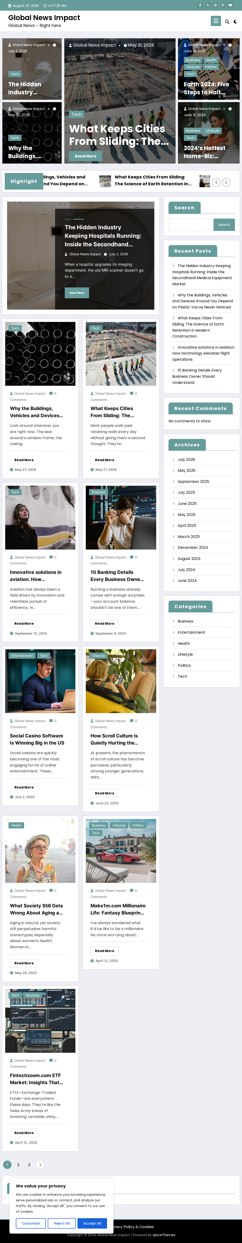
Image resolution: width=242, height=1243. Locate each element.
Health (211, 60)
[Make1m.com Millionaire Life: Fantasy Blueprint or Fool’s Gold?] (121, 850)
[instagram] (223, 5)
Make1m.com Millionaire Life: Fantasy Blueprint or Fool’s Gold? (118, 909)
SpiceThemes (164, 1235)
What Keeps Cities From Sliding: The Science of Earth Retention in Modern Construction (116, 180)
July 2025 (186, 492)
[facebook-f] (200, 5)
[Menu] (216, 21)
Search (184, 207)
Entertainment (22, 656)
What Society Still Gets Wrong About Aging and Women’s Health (37, 909)
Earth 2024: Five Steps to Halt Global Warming (208, 88)
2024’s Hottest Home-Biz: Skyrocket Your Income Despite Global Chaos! (206, 152)
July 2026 (186, 459)
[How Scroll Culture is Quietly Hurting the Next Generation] (121, 681)
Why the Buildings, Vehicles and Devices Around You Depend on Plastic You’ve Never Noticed (31, 152)
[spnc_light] (235, 21)
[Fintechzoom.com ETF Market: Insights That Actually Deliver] (40, 1020)
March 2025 (189, 536)
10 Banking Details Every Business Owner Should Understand (116, 576)
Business (193, 60)
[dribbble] (215, 5)
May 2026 (186, 470)
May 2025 (186, 514)
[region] (61, 1206)
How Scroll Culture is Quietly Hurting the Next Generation (114, 739)
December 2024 (193, 547)
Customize (31, 1223)
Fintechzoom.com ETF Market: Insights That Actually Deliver (35, 1079)
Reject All (62, 1223)
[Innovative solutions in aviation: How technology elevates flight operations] (120, 101)
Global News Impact (44, 18)
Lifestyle (193, 67)
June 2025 (187, 503)
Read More (85, 156)
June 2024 (187, 580)
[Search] (227, 21)
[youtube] (230, 5)
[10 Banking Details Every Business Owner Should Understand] (121, 517)
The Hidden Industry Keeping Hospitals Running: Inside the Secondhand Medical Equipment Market (32, 88)
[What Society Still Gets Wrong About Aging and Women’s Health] (40, 850)
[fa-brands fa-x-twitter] (208, 5)
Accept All (92, 1223)
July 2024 (186, 569)
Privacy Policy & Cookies (131, 1227)
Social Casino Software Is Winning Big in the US (37, 739)
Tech (15, 74)
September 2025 (193, 481)
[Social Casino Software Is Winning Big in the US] (40, 681)
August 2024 (189, 558)
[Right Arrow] (226, 182)
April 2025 (187, 525)
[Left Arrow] (216, 182)
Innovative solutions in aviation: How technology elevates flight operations (107, 135)
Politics (211, 67)
